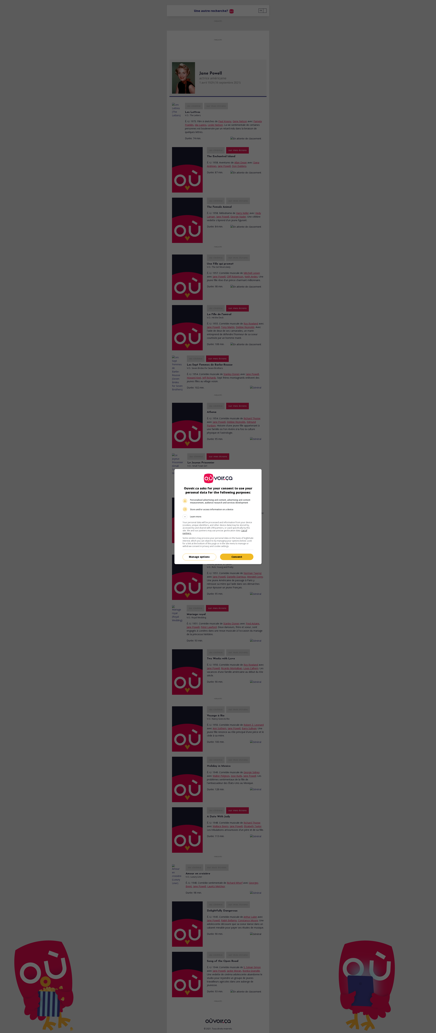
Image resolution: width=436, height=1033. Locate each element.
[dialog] (218, 516)
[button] (218, 516)
